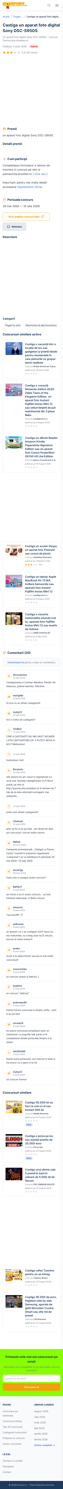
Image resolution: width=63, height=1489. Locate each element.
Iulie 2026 (39, 1416)
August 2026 (41, 1411)
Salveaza (17, 226)
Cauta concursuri (12, 1443)
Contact (7, 1472)
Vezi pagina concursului (23, 216)
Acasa (6, 16)
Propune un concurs (14, 1438)
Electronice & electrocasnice (41, 325)
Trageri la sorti (18, 16)
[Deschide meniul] (57, 5)
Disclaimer (8, 1466)
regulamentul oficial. (30, 187)
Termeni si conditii (12, 1460)
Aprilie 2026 (40, 1433)
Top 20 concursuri (13, 1426)
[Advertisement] (31, 91)
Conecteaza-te (15, 662)
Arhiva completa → (44, 1445)
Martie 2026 (41, 1439)
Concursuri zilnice (12, 1421)
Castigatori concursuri (15, 1432)
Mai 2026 (39, 1428)
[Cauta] (49, 5)
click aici (40, 174)
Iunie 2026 (40, 1422)
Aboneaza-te (31, 1387)
